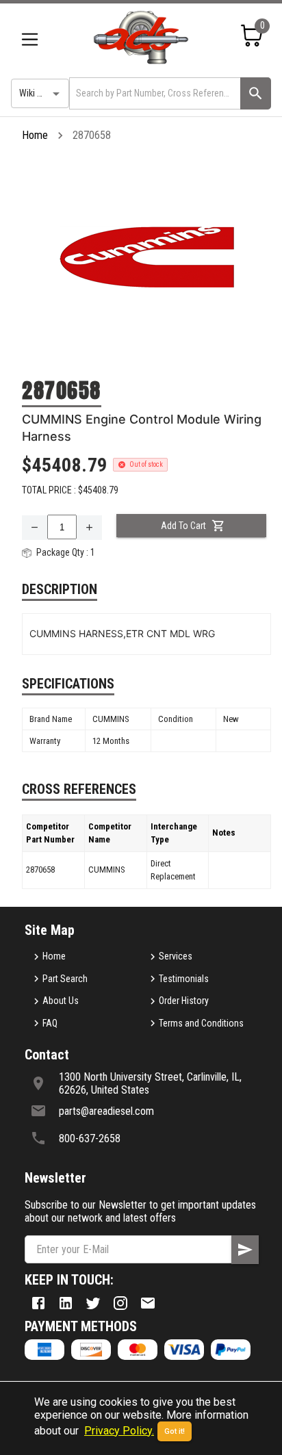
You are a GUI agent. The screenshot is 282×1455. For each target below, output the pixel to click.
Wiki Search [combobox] (41, 93)
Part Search (65, 978)
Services (175, 956)
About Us (60, 1000)
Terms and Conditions (201, 1023)
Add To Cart (183, 525)
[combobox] (154, 93)
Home (35, 135)
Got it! (174, 1431)
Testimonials (184, 978)
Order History (184, 1000)
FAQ (49, 1023)
